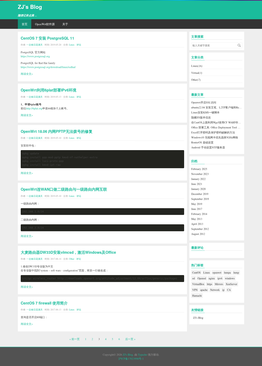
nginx (212, 278)
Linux (71, 44)
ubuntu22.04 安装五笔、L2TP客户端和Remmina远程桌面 (224, 107)
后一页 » (130, 339)
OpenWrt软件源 (45, 24)
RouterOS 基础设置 (202, 142)
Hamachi (197, 295)
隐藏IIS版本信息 (201, 117)
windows (230, 278)
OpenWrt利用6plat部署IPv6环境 (48, 90)
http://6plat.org (34, 108)
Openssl (202, 278)
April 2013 (197, 224)
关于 (65, 24)
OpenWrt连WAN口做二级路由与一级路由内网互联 (64, 189)
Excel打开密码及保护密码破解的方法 (213, 132)
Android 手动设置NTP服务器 (208, 147)
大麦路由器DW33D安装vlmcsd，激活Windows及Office (68, 252)
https (209, 284)
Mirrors (219, 284)
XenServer (231, 284)
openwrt (217, 272)
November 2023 (200, 174)
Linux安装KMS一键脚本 (205, 112)
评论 (79, 44)
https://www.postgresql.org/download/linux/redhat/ (48, 67)
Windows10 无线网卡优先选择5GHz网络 (214, 137)
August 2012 (198, 234)
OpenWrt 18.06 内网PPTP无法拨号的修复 (56, 131)
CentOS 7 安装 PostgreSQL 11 (47, 38)
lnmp (236, 272)
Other (71, 258)
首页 (24, 24)
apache (204, 290)
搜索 (239, 45)
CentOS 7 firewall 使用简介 (44, 303)
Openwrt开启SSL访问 (203, 102)
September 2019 (200, 199)
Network (215, 290)
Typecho (142, 354)
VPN (195, 290)
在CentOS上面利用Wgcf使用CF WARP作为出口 (218, 122)
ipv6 (220, 278)
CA (229, 290)
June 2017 (196, 209)
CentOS (196, 272)
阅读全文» (27, 74)
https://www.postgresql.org (35, 56)
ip (223, 290)
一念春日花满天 (34, 44)
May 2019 (196, 204)
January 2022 (198, 179)
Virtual (196, 73)
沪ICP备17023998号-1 (131, 358)
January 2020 (198, 189)
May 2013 (196, 219)
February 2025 (199, 169)
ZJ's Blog (30, 7)
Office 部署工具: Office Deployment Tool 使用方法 (219, 127)
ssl (193, 278)
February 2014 (199, 214)
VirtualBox (198, 284)
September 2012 (200, 229)
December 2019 (199, 194)
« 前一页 (74, 339)
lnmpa (227, 272)
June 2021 (196, 184)
